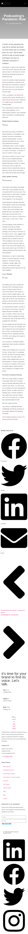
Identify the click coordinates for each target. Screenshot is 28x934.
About (4, 791)
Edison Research (11, 100)
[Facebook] (14, 884)
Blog (4, 795)
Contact (5, 798)
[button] (25, 3)
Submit (5, 698)
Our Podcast (6, 784)
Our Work (5, 780)
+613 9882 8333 (8, 756)
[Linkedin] (14, 862)
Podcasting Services (8, 770)
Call (4, 690)
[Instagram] (14, 932)
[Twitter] (14, 907)
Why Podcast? (7, 766)
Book (4, 707)
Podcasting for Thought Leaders (11, 777)
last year (21, 303)
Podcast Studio (7, 787)
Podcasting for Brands (9, 773)
